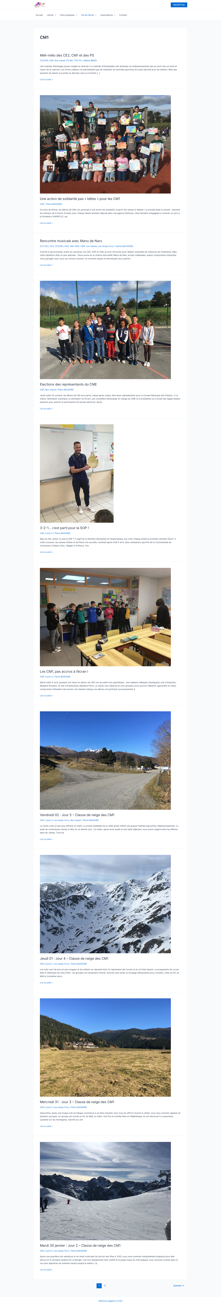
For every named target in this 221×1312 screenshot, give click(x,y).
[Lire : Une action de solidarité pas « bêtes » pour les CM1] (105, 144)
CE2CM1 (44, 60)
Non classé (59, 60)
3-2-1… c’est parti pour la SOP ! (64, 528)
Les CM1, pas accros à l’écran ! (64, 671)
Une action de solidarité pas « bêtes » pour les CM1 (80, 199)
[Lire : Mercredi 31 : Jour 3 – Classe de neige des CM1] (105, 1047)
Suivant (178, 1285)
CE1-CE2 (44, 246)
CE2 (52, 246)
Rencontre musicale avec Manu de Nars (71, 241)
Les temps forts (106, 246)
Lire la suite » (46, 79)
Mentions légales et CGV (111, 1301)
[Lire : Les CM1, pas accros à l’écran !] (105, 617)
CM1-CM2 (74, 246)
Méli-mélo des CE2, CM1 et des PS (67, 55)
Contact (123, 15)
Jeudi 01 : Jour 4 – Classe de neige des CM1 (74, 958)
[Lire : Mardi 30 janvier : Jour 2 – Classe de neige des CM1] (105, 1191)
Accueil (39, 15)
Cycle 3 (49, 533)
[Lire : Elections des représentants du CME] (105, 330)
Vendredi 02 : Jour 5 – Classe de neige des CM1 (77, 815)
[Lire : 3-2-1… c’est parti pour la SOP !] (77, 473)
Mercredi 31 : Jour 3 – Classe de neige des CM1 (77, 1102)
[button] (179, 4)
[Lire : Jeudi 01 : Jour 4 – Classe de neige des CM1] (105, 904)
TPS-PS (77, 60)
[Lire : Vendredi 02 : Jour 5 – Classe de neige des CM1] (105, 760)
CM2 (82, 246)
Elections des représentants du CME (68, 384)
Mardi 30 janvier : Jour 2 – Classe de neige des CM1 (80, 1245)
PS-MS (69, 60)
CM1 (51, 60)
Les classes (91, 246)
